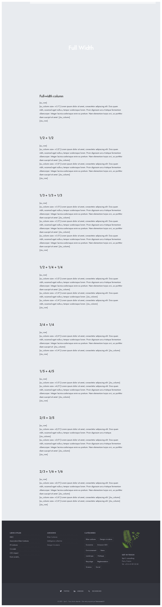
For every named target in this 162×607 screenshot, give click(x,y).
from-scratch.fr (100, 601)
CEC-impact (14, 553)
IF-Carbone (14, 545)
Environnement (91, 550)
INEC (12, 537)
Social (98, 567)
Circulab (13, 549)
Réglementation (102, 561)
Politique (101, 556)
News (103, 550)
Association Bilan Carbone (19, 541)
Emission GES (102, 545)
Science (88, 567)
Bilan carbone (91, 539)
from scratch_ (14, 557)
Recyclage (89, 561)
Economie (89, 545)
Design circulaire (106, 539)
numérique (89, 556)
